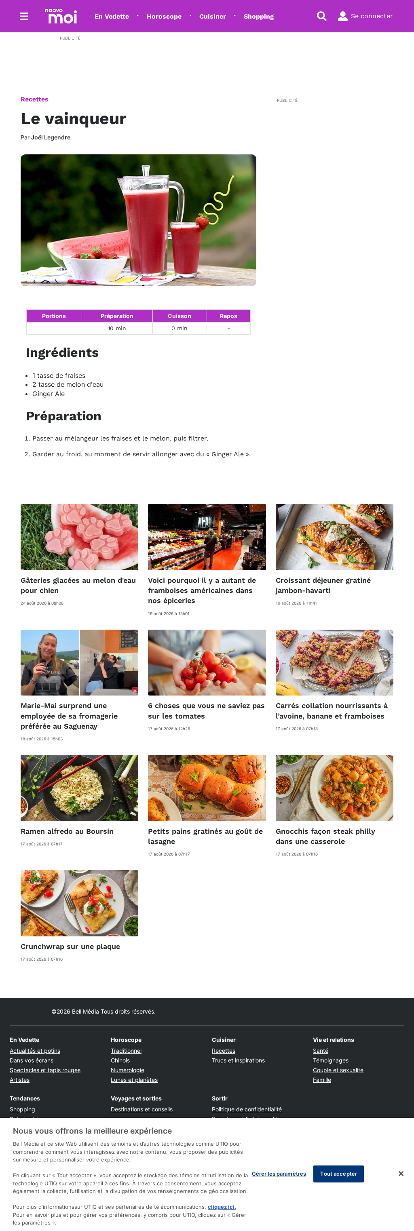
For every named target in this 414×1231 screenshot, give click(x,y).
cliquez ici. (222, 1207)
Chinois (120, 1060)
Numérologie (127, 1070)
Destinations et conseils (142, 1109)
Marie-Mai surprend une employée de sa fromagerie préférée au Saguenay (69, 715)
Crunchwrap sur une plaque (70, 946)
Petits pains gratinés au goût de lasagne (205, 836)
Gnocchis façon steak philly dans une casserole (325, 836)
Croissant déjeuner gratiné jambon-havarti (323, 585)
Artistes (20, 1079)
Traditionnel (126, 1050)
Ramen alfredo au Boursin (67, 831)
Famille (322, 1079)
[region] (207, 1174)
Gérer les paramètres (279, 1173)
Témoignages (331, 1060)
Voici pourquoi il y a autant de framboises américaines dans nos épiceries (202, 590)
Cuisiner (212, 16)
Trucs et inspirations (238, 1060)
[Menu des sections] (24, 16)
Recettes (35, 99)
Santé (320, 1050)
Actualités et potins (35, 1050)
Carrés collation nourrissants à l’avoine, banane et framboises (332, 710)
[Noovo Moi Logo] (61, 16)
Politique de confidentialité (247, 1109)
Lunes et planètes (134, 1079)
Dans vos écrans (31, 1060)
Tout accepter (338, 1173)
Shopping (259, 16)
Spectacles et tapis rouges (45, 1070)
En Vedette (112, 16)
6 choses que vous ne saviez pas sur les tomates (206, 710)
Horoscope (164, 16)
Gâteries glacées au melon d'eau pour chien (78, 585)
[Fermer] (401, 1174)
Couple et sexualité (338, 1070)
